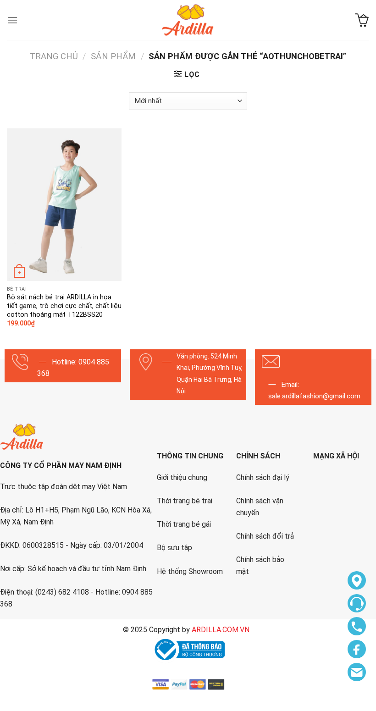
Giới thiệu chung (182, 477)
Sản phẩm (113, 56)
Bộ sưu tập (174, 547)
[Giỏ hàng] (362, 20)
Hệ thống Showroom (190, 571)
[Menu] (12, 20)
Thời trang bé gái (184, 524)
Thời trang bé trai (184, 500)
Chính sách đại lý (262, 477)
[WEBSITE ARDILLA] (188, 20)
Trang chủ (54, 56)
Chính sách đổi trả (265, 536)
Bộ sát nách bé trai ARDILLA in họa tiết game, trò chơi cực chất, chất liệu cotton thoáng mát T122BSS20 (64, 305)
